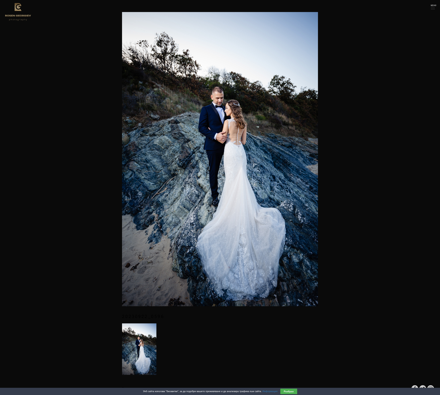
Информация (270, 391)
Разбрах (289, 391)
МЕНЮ (433, 5)
